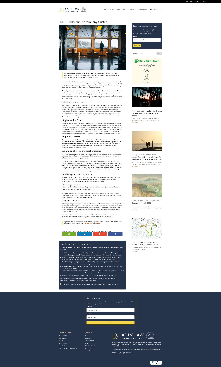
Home (186, 1)
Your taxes (153, 10)
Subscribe (137, 45)
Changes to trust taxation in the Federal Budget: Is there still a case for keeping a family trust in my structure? (146, 157)
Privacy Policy (89, 348)
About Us (197, 1)
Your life (131, 10)
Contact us (88, 351)
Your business (109, 10)
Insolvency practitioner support (68, 348)
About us (88, 338)
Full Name (90, 307)
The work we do (89, 340)
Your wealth (121, 10)
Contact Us (205, 1)
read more (135, 122)
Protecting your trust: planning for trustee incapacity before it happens (146, 243)
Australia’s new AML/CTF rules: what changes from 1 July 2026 (145, 202)
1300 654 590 (88, 223)
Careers (87, 343)
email (98, 223)
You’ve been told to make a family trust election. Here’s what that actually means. (147, 113)
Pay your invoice (90, 346)
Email (135, 36)
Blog (191, 1)
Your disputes (142, 10)
